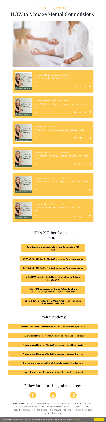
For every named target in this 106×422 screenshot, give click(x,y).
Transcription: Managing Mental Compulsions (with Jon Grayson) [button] (52, 354)
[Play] (35, 86)
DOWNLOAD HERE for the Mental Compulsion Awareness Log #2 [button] (53, 268)
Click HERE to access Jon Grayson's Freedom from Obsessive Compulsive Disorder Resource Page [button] (53, 290)
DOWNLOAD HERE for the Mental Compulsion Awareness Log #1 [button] (53, 259)
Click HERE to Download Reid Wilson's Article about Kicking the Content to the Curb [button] (53, 302)
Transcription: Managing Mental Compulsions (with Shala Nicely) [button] (53, 345)
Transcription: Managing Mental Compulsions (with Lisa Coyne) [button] (53, 372)
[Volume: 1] (90, 86)
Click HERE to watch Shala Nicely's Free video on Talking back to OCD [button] (53, 278)
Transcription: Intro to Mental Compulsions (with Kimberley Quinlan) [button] (53, 327)
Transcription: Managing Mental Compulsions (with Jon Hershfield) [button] (53, 336)
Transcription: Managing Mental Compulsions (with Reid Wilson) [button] (53, 363)
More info (75, 419)
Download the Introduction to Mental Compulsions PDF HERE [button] (53, 248)
